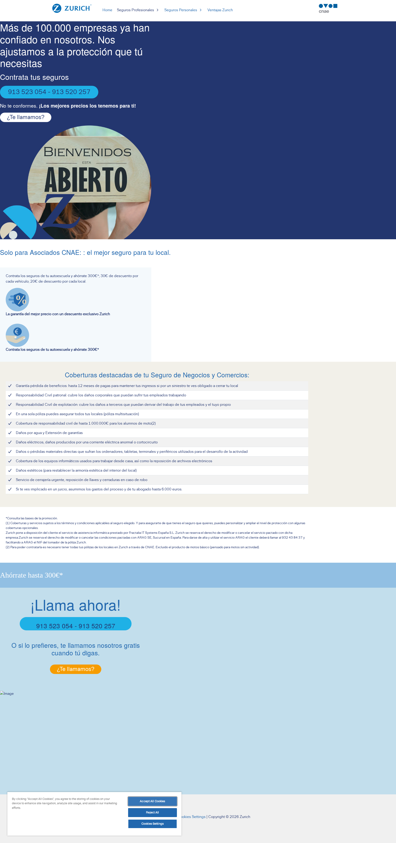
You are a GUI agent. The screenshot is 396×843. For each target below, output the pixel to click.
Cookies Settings (191, 817)
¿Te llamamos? (25, 117)
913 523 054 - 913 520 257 (49, 92)
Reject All (152, 812)
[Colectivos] (71, 8)
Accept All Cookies (152, 801)
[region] (94, 814)
